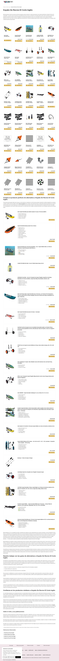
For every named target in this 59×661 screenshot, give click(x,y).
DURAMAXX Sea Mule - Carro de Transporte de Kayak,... (51, 36)
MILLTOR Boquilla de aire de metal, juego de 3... (29, 124)
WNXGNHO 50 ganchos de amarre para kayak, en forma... (18, 189)
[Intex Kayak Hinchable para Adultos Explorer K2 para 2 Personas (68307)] (7, 28)
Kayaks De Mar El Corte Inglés (9, 634)
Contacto (38, 645)
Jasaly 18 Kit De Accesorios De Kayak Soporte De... (51, 124)
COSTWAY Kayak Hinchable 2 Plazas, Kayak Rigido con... (29, 102)
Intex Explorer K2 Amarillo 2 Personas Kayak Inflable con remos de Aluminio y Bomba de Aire (36, 426)
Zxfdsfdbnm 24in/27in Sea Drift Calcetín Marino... (40, 146)
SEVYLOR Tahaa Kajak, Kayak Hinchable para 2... (7, 58)
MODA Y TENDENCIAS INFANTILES (41, 650)
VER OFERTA (8, 40)
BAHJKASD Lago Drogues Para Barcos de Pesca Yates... (7, 146)
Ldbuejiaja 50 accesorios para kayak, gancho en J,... (51, 167)
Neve (4, 659)
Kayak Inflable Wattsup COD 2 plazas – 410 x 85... (51, 80)
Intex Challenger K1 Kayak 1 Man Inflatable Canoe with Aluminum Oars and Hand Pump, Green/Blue (35, 362)
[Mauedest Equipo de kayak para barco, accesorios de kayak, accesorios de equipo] (18, 117)
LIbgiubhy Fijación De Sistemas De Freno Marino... (7, 167)
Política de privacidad (20, 645)
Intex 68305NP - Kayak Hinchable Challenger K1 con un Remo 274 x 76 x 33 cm (33, 392)
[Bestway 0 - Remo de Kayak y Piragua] (7, 95)
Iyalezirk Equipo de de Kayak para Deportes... (7, 124)
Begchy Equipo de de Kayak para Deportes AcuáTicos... (40, 124)
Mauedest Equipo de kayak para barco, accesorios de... (18, 124)
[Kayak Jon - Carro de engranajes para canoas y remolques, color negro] (40, 182)
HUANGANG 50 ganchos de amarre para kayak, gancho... (51, 189)
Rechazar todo (12, 657)
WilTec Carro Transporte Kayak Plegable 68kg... (7, 80)
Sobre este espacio (46, 645)
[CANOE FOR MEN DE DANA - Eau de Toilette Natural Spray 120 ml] (40, 28)
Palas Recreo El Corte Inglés (9, 632)
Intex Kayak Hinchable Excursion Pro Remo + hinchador (29, 311)
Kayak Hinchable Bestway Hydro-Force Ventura (18, 36)
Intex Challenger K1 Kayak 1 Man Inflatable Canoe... (51, 58)
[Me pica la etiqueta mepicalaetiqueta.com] (8, 2)
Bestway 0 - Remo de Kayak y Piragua (7, 102)
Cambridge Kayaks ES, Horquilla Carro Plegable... (18, 102)
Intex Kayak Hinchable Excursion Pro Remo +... (17, 58)
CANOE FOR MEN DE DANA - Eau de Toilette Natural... (40, 36)
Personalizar (6, 657)
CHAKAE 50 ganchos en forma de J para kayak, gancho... (29, 189)
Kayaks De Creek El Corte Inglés (9, 636)
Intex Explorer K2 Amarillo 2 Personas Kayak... (40, 80)
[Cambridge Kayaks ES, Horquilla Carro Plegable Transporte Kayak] (18, 95)
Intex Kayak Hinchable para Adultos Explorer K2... (7, 36)
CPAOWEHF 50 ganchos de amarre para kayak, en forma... (29, 167)
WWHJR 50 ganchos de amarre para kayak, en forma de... (7, 189)
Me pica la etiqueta (22, 203)
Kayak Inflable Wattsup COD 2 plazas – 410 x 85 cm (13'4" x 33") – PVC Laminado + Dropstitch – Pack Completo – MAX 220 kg (36, 442)
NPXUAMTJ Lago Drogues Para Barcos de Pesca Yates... (51, 146)
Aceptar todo (18, 657)
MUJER (26, 650)
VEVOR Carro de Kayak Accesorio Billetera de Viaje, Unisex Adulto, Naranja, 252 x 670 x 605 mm (36, 346)
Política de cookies (30, 645)
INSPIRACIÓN (31, 650)
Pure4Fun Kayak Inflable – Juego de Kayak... (40, 102)
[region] (12, 653)
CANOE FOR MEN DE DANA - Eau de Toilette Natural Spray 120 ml (31, 263)
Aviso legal (11, 645)
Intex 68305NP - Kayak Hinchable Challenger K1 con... (18, 80)
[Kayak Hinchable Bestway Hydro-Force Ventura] (18, 28)
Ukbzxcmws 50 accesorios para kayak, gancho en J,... (29, 146)
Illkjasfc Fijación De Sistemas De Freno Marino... (18, 167)
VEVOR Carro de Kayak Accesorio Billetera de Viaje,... (40, 58)
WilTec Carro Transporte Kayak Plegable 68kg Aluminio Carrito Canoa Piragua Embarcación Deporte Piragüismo (36, 377)
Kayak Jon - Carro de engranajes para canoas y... (40, 189)
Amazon (53, 604)
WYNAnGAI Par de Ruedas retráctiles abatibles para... (40, 167)
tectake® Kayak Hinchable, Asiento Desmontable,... (29, 80)
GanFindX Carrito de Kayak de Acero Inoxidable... (29, 58)
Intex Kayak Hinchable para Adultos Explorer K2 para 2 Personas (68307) (32, 211)
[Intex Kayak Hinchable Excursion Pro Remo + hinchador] (18, 50)
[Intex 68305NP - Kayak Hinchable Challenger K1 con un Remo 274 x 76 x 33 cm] (18, 73)
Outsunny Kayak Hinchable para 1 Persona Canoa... (51, 102)
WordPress (14, 659)
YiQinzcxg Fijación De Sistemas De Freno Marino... (18, 146)
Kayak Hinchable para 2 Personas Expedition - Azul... (29, 36)
